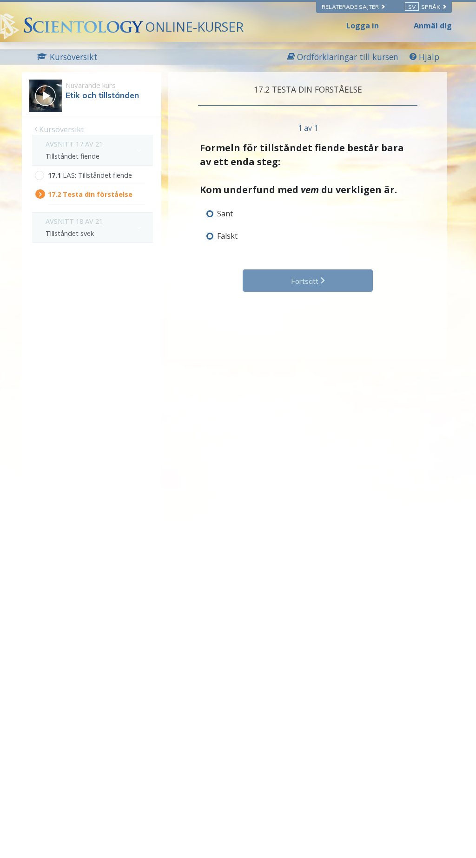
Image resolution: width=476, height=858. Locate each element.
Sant (225, 213)
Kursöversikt (60, 129)
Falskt (227, 236)
